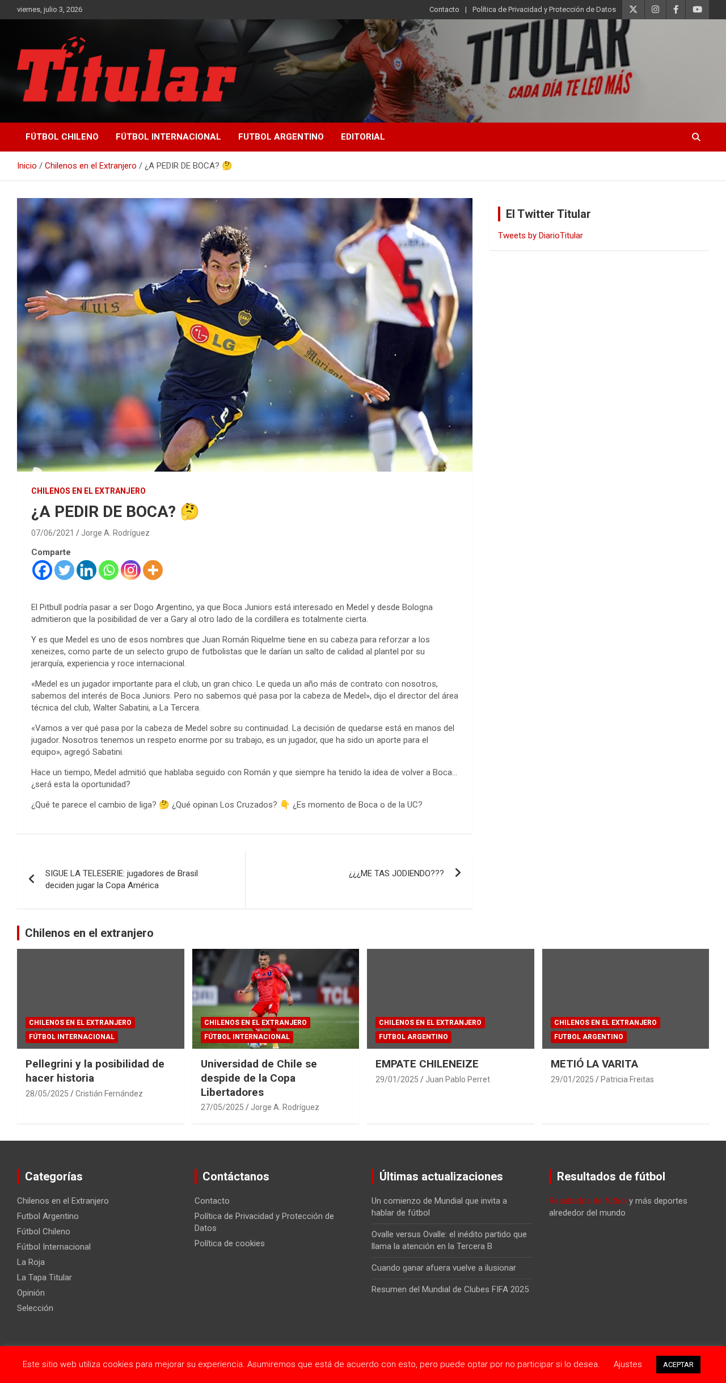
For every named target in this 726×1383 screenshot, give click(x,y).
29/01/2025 (397, 1079)
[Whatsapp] (109, 570)
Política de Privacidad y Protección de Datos (544, 9)
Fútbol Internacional (168, 137)
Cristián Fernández (109, 1093)
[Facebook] (42, 570)
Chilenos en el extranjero (89, 933)
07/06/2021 (52, 532)
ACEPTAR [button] (678, 1364)
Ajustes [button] (628, 1364)
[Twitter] (64, 570)
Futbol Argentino (281, 137)
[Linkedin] (86, 570)
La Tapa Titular (44, 1277)
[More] (153, 570)
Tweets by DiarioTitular (540, 235)
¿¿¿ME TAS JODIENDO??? (396, 873)
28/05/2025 (47, 1093)
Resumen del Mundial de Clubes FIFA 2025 (450, 1289)
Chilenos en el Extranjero (88, 490)
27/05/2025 (222, 1107)
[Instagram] (131, 570)
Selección (35, 1308)
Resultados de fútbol (588, 1201)
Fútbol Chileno (62, 137)
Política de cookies (230, 1243)
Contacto (444, 9)
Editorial (363, 137)
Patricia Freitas (627, 1079)
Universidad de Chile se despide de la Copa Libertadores (259, 1077)
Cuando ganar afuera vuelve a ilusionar (444, 1268)
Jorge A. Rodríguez (115, 532)
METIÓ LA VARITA (594, 1063)
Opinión (31, 1293)
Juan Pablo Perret (457, 1079)
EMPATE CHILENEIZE (427, 1063)
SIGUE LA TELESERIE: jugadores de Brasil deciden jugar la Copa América (121, 879)
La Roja (31, 1262)
